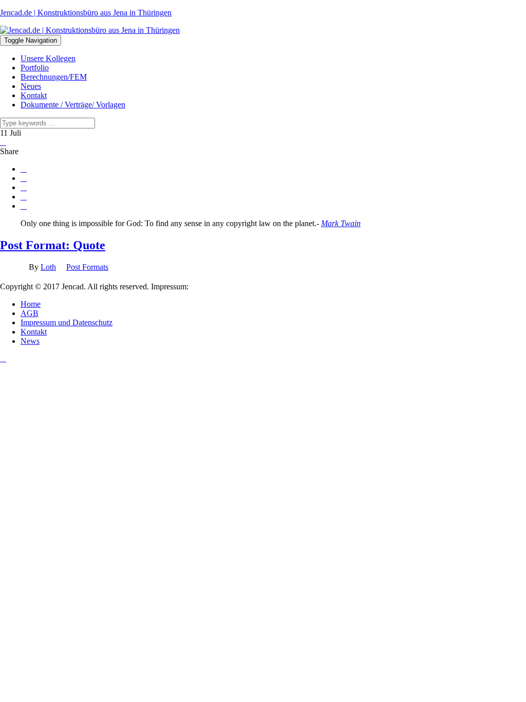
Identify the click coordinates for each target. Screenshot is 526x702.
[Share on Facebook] (24, 169)
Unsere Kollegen (48, 58)
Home (31, 304)
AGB (30, 313)
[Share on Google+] (24, 187)
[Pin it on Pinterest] (24, 197)
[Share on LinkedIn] (24, 206)
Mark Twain (341, 223)
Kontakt (34, 95)
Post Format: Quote (52, 245)
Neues (31, 86)
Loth (48, 267)
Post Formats (87, 267)
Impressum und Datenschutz (66, 322)
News (30, 341)
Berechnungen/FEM (54, 76)
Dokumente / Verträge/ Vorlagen (73, 104)
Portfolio (35, 67)
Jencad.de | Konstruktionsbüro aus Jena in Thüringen (86, 12)
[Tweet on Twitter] (24, 178)
